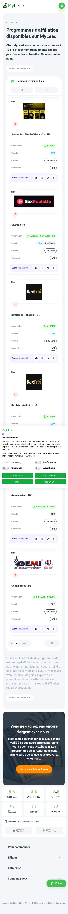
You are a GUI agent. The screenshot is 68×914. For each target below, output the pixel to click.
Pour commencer (19, 847)
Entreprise (14, 868)
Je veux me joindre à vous (34, 769)
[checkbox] (5, 462)
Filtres (58, 883)
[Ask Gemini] (42, 177)
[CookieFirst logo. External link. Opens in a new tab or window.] (3, 434)
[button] (7, 430)
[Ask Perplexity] (53, 177)
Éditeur (11, 22)
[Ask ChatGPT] (36, 177)
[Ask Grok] (47, 177)
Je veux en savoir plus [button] (20, 68)
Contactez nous (18, 878)
